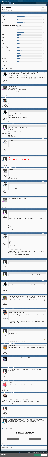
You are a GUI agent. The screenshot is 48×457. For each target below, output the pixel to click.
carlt (5, 97)
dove (5, 123)
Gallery (34, 1)
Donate (38, 1)
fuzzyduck (4, 380)
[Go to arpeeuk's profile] (5, 371)
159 (5, 376)
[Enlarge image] (44, 284)
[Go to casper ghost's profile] (5, 359)
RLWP (5, 308)
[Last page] (7, 68)
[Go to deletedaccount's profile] (5, 88)
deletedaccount (5, 84)
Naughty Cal (5, 343)
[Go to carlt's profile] (5, 100)
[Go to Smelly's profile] (5, 395)
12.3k (5, 266)
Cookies (10, 452)
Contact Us (7, 452)
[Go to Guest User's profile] (5, 421)
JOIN (10, 3)
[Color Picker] (13, 3)
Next (6, 68)
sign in (5, 65)
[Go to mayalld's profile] (5, 159)
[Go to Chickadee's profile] (5, 274)
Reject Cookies (44, 455)
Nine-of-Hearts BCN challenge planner (19, 321)
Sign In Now (34, 438)
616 (5, 278)
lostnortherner (5, 405)
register (7, 65)
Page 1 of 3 (10, 68)
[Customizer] (12, 3)
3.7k (5, 363)
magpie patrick (7, 9)
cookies (6, 455)
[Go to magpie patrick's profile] (2, 10)
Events (25, 1)
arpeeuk (5, 367)
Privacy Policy (3, 452)
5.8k (5, 303)
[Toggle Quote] (9, 125)
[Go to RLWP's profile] (5, 312)
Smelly (5, 392)
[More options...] (45, 84)
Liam (5, 294)
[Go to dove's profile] (5, 127)
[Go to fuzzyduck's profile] (5, 384)
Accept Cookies (38, 455)
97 (5, 412)
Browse (21, 1)
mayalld (5, 155)
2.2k (5, 92)
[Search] (46, 3)
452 (5, 216)
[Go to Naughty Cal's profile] (5, 347)
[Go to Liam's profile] (5, 298)
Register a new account (13, 438)
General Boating (12, 10)
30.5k (5, 104)
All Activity (29, 1)
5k (5, 399)
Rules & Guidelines (43, 1)
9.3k (5, 79)
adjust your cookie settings (25, 455)
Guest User (4, 417)
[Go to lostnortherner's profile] (5, 408)
